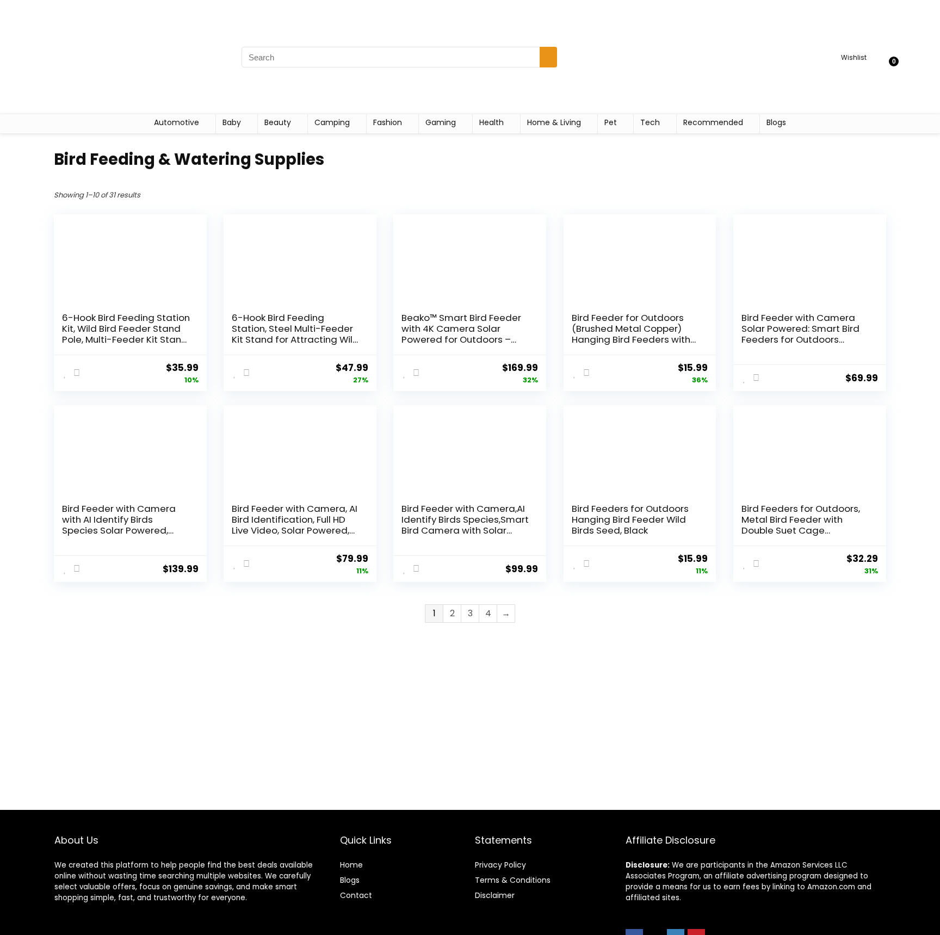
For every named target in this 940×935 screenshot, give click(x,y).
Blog (348, 880)
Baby (231, 122)
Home (351, 864)
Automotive (176, 122)
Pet (610, 122)
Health (491, 122)
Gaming (440, 122)
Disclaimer (495, 895)
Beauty (277, 122)
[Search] (548, 57)
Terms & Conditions (513, 880)
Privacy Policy (500, 864)
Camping (332, 122)
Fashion (387, 122)
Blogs (776, 122)
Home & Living (554, 122)
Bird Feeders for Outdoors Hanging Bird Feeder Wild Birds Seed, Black (630, 519)
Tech (650, 122)
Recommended (713, 122)
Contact (356, 895)
